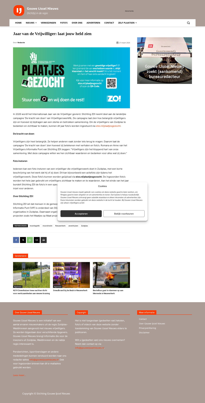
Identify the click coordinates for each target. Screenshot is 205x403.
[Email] (37, 240)
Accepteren (81, 213)
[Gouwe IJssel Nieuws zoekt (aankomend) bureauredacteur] (164, 60)
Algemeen (17, 287)
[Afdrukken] (44, 240)
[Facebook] (16, 240)
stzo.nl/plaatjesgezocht (108, 125)
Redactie (21, 42)
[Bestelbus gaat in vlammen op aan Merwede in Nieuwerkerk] (111, 275)
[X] (23, 240)
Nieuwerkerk (60, 226)
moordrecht (47, 226)
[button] (188, 22)
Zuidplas (84, 226)
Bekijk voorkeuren (124, 213)
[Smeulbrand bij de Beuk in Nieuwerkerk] (71, 275)
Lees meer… (19, 375)
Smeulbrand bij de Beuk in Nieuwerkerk (70, 290)
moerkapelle (35, 226)
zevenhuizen (73, 226)
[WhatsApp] (30, 240)
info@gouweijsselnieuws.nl (44, 359)
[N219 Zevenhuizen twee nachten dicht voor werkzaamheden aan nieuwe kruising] (31, 275)
